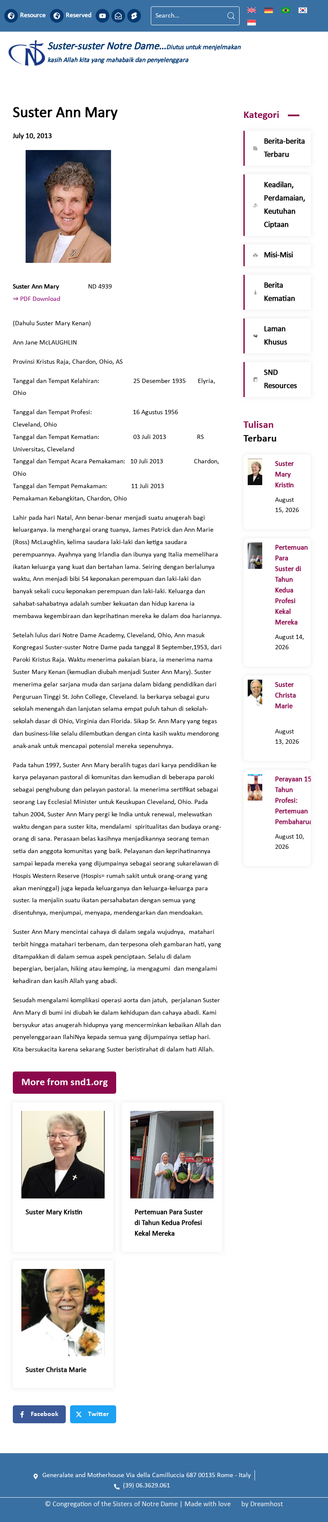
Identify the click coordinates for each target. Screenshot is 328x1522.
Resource (33, 15)
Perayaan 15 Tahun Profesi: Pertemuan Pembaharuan (295, 801)
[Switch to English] (251, 10)
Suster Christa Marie (61, 1370)
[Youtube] (102, 16)
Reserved (78, 15)
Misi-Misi (278, 255)
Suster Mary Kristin (56, 1212)
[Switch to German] (268, 10)
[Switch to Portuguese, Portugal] (285, 10)
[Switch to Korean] (302, 10)
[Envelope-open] (118, 16)
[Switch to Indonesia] (251, 22)
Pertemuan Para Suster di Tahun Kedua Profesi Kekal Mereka (169, 1223)
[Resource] (11, 16)
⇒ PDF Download (36, 299)
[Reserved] (57, 16)
